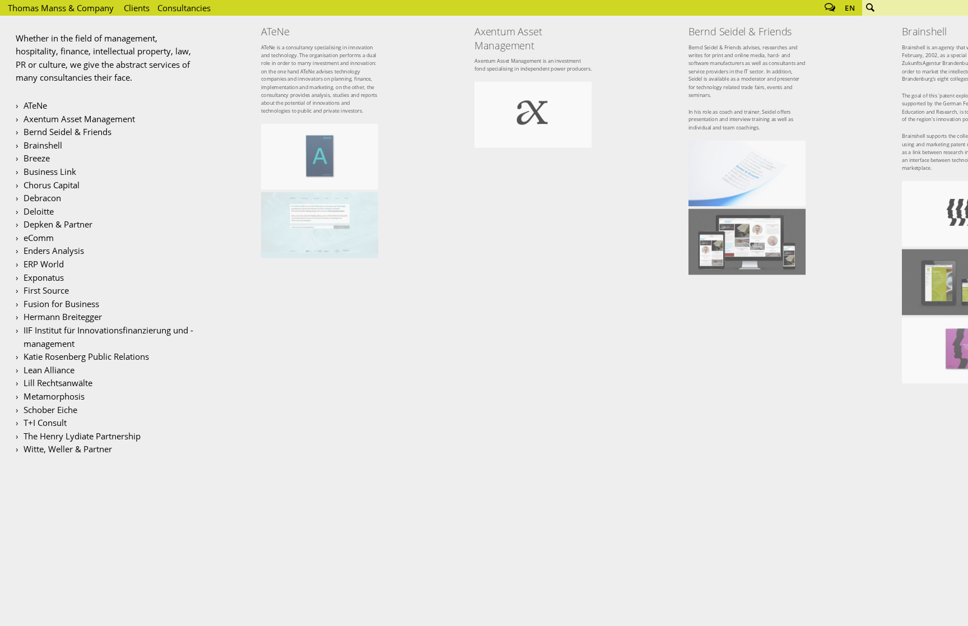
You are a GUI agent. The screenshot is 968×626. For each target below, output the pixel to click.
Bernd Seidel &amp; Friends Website (747, 241)
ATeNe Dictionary (319, 156)
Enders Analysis (54, 250)
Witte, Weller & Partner (68, 449)
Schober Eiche (50, 409)
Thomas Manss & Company (61, 7)
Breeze (37, 158)
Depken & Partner (58, 224)
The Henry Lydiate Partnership (82, 436)
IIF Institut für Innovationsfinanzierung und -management (108, 336)
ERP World (44, 264)
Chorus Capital (52, 185)
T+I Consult (45, 422)
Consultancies (184, 7)
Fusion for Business (61, 303)
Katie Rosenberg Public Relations (86, 356)
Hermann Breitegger (63, 316)
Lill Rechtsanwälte (58, 382)
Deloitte (39, 211)
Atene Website (319, 225)
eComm (39, 237)
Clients (137, 7)
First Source (46, 290)
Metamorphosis (54, 396)
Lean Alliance (49, 369)
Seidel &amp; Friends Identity (747, 173)
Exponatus (44, 277)
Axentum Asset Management (79, 118)
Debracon (42, 197)
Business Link (50, 171)
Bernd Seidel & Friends (67, 131)
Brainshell (43, 145)
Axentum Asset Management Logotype (533, 114)
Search (870, 8)
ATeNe (35, 105)
